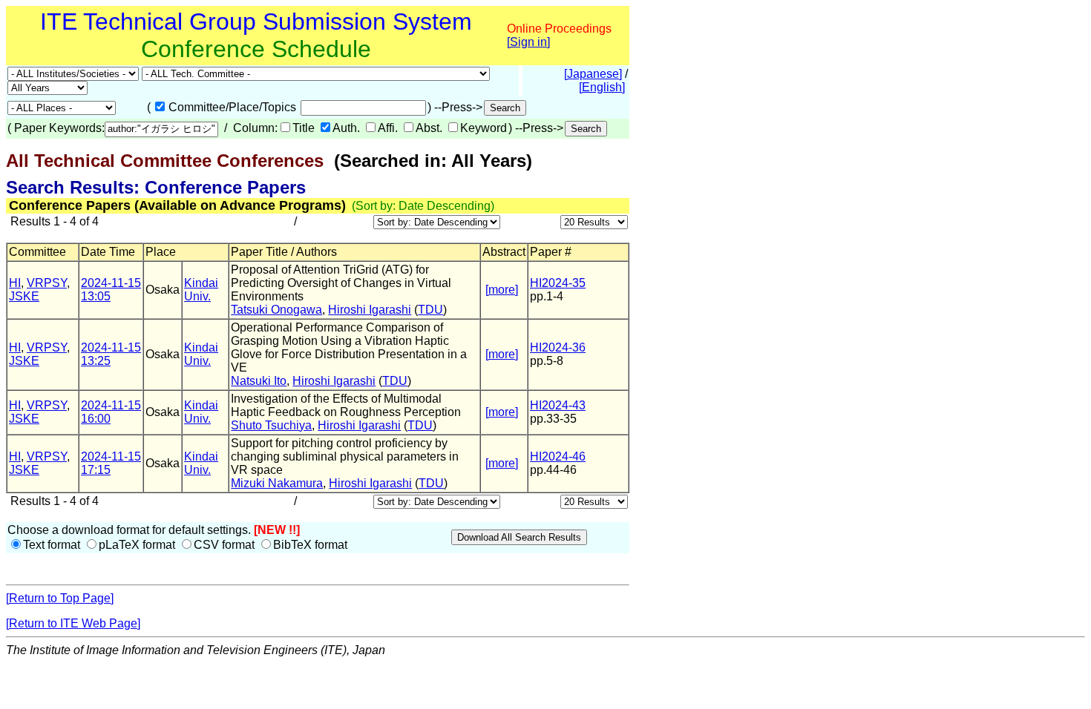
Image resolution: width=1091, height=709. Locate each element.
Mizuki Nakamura (277, 483)
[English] (602, 87)
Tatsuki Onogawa (276, 309)
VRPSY (47, 283)
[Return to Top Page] (60, 598)
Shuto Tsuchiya (271, 425)
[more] (501, 289)
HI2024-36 (558, 347)
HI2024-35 (558, 283)
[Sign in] (528, 42)
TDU (430, 309)
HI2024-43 (558, 405)
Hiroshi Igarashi (369, 309)
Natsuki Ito (258, 381)
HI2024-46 (558, 456)
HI (15, 283)
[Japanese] (593, 73)
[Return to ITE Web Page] (73, 623)
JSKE (24, 296)
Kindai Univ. (201, 290)
